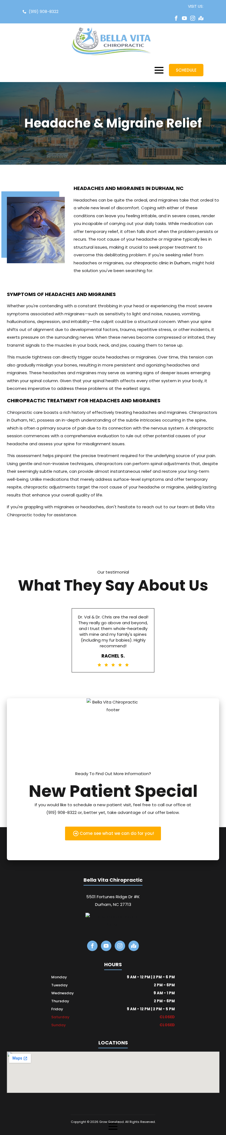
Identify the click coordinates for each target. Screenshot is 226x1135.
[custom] (200, 18)
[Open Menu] (159, 70)
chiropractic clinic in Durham (161, 263)
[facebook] (176, 18)
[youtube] (184, 18)
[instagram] (192, 18)
